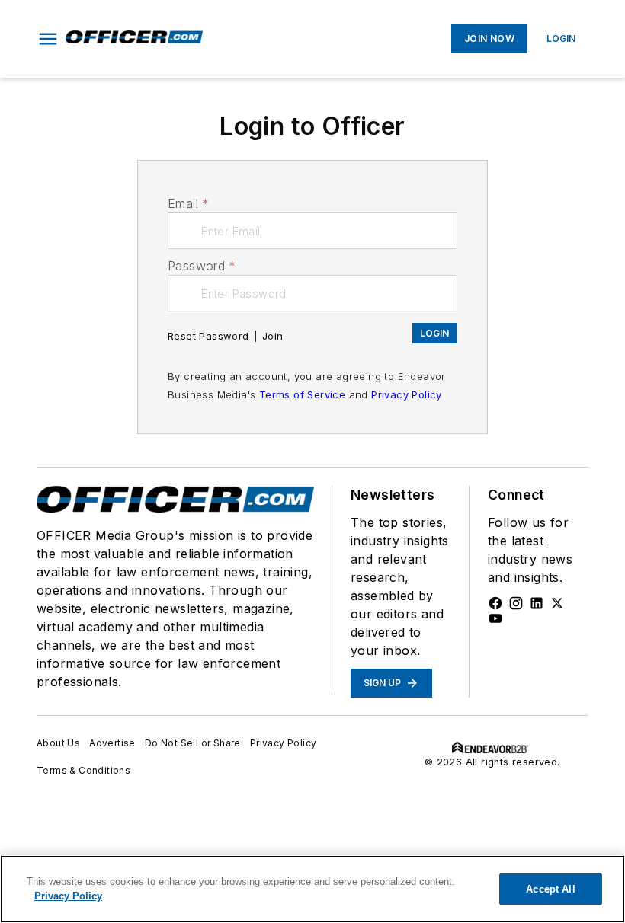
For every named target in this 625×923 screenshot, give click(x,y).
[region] (312, 889)
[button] (48, 38)
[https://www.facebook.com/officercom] (495, 603)
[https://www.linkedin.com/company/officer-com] (536, 603)
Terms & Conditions (83, 770)
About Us (58, 743)
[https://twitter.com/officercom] (557, 603)
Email (188, 203)
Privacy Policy (406, 394)
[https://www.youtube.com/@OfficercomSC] (495, 618)
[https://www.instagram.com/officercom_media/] (516, 603)
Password (202, 265)
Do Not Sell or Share (193, 743)
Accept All (550, 889)
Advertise (112, 743)
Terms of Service (302, 394)
